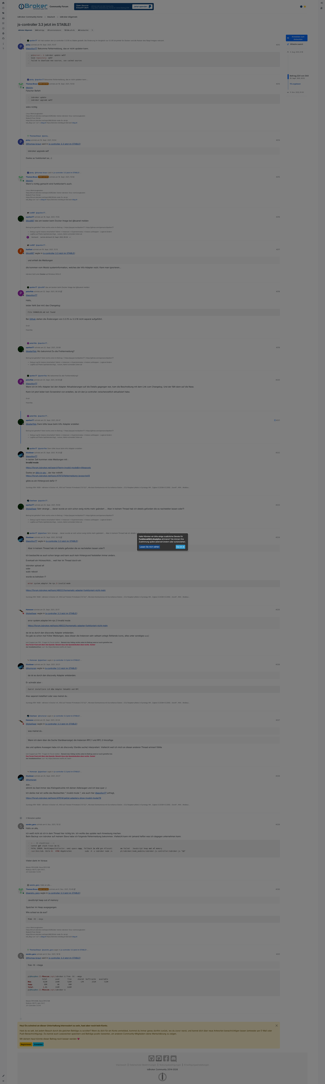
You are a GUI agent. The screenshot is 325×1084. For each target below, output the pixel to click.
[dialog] (162, 542)
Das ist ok (180, 547)
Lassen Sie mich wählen (149, 547)
